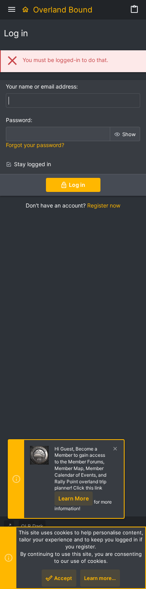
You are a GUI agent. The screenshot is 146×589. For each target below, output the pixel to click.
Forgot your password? (35, 145)
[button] (11, 9)
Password (18, 120)
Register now (103, 205)
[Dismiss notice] (114, 449)
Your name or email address (41, 86)
